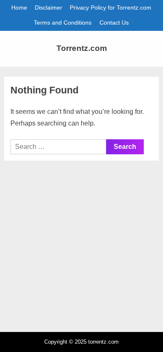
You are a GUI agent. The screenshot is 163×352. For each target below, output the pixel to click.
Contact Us (114, 23)
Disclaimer (48, 8)
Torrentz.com (81, 48)
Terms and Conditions (63, 23)
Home (19, 8)
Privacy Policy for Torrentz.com (110, 8)
